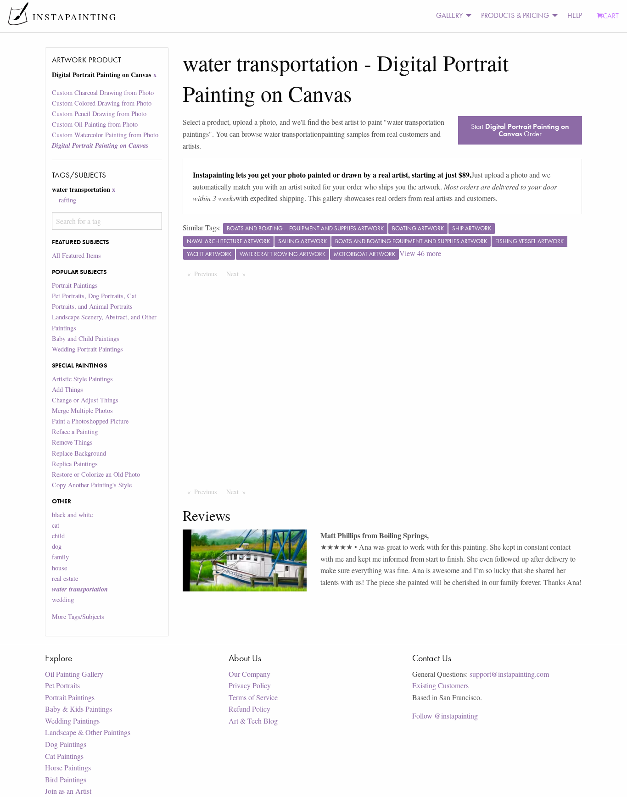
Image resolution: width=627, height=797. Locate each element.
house (59, 567)
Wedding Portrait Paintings (87, 349)
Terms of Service (253, 697)
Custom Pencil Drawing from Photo (99, 113)
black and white (72, 514)
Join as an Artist (68, 791)
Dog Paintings (65, 744)
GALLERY (449, 15)
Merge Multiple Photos (82, 410)
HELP (574, 15)
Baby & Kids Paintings (78, 708)
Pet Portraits (62, 685)
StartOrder (520, 130)
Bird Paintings (65, 779)
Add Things (67, 389)
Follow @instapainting (445, 715)
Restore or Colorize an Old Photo (96, 474)
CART (611, 16)
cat (55, 525)
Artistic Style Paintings (82, 378)
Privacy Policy (250, 685)
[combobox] (107, 221)
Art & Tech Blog (253, 720)
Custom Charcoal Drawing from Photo (103, 92)
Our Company (249, 674)
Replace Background (79, 453)
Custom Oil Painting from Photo (95, 124)
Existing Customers (440, 685)
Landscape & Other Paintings (87, 732)
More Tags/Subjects (78, 616)
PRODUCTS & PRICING (515, 15)
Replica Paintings (75, 463)
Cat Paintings (64, 756)
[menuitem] (451, 16)
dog (57, 546)
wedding (63, 599)
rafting (67, 199)
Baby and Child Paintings (85, 338)
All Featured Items (76, 255)
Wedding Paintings (72, 720)
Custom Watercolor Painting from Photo (105, 134)
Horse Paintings (68, 767)
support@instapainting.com (509, 674)
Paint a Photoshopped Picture (90, 421)
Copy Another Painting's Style (92, 484)
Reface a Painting (75, 431)
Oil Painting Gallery (74, 674)
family (60, 556)
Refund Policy (249, 708)
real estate (65, 578)
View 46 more (420, 253)
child (58, 535)
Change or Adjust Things (85, 400)
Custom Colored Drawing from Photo (101, 103)
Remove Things (72, 442)
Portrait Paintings (75, 285)
